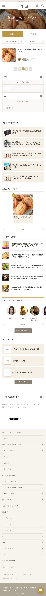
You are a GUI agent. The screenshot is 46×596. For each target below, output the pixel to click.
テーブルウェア (7, 518)
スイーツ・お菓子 (8, 493)
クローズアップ (7, 530)
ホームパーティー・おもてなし (12, 444)
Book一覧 (26, 575)
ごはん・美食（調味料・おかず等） (13, 487)
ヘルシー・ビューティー (10, 451)
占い (3, 536)
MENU (3, 5)
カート (37, 5)
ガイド (4, 542)
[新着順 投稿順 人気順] (36, 42)
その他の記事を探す (11, 397)
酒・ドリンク (6, 500)
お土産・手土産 (7, 438)
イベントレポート (8, 524)
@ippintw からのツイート (11, 567)
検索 (42, 5)
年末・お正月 (6, 469)
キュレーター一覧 (8, 575)
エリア (6, 77)
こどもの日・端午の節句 (10, 481)
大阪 (7, 88)
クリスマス (5, 463)
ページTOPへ (23, 413)
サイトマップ (6, 590)
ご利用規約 (32, 587)
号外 (3, 555)
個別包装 (8, 108)
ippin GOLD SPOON (8, 561)
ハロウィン (5, 457)
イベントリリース (8, 549)
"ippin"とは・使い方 (8, 579)
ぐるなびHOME (6, 587)
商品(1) (33, 34)
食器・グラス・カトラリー (10, 506)
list (20, 418)
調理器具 (5, 512)
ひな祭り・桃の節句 (8, 475)
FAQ (13, 590)
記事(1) (12, 34)
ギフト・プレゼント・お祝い (11, 432)
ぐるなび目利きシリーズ (20, 587)
